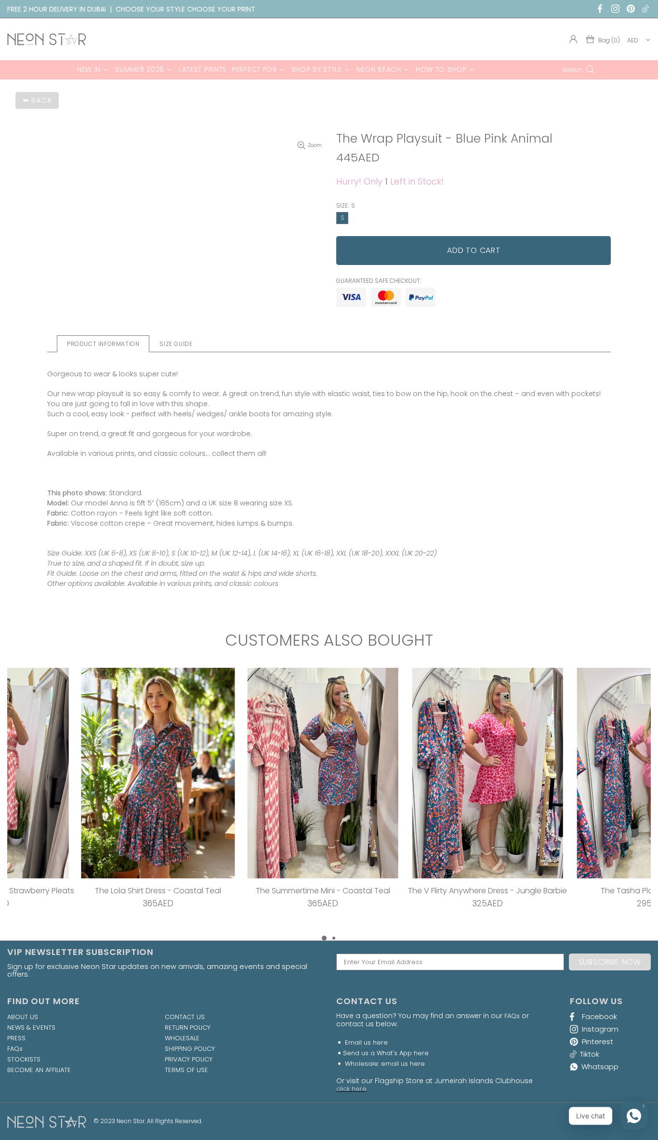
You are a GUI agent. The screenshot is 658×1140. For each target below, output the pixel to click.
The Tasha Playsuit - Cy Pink (577, 891)
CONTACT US (185, 1017)
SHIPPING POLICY (190, 1049)
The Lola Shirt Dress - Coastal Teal (82, 891)
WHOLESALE (182, 1038)
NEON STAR (46, 39)
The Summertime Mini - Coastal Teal (247, 891)
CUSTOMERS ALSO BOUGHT (329, 640)
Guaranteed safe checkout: (378, 281)
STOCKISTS (23, 1059)
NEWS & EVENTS (31, 1028)
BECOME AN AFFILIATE (39, 1070)
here (380, 1042)
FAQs (15, 1049)
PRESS (16, 1038)
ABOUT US (22, 1017)
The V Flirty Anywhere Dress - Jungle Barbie (411, 891)
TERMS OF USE (186, 1070)
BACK (41, 100)
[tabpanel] (82, 800)
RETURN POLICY (188, 1028)
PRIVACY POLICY (188, 1059)
